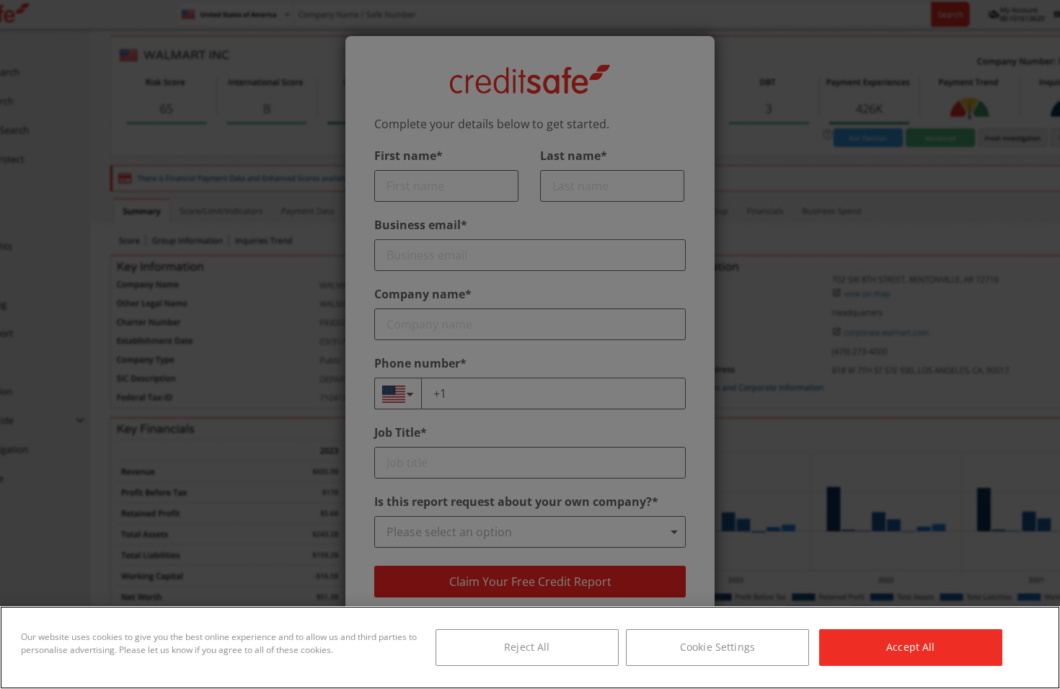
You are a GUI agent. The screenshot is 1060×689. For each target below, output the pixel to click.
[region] (530, 647)
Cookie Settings (717, 647)
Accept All (910, 647)
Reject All (526, 647)
